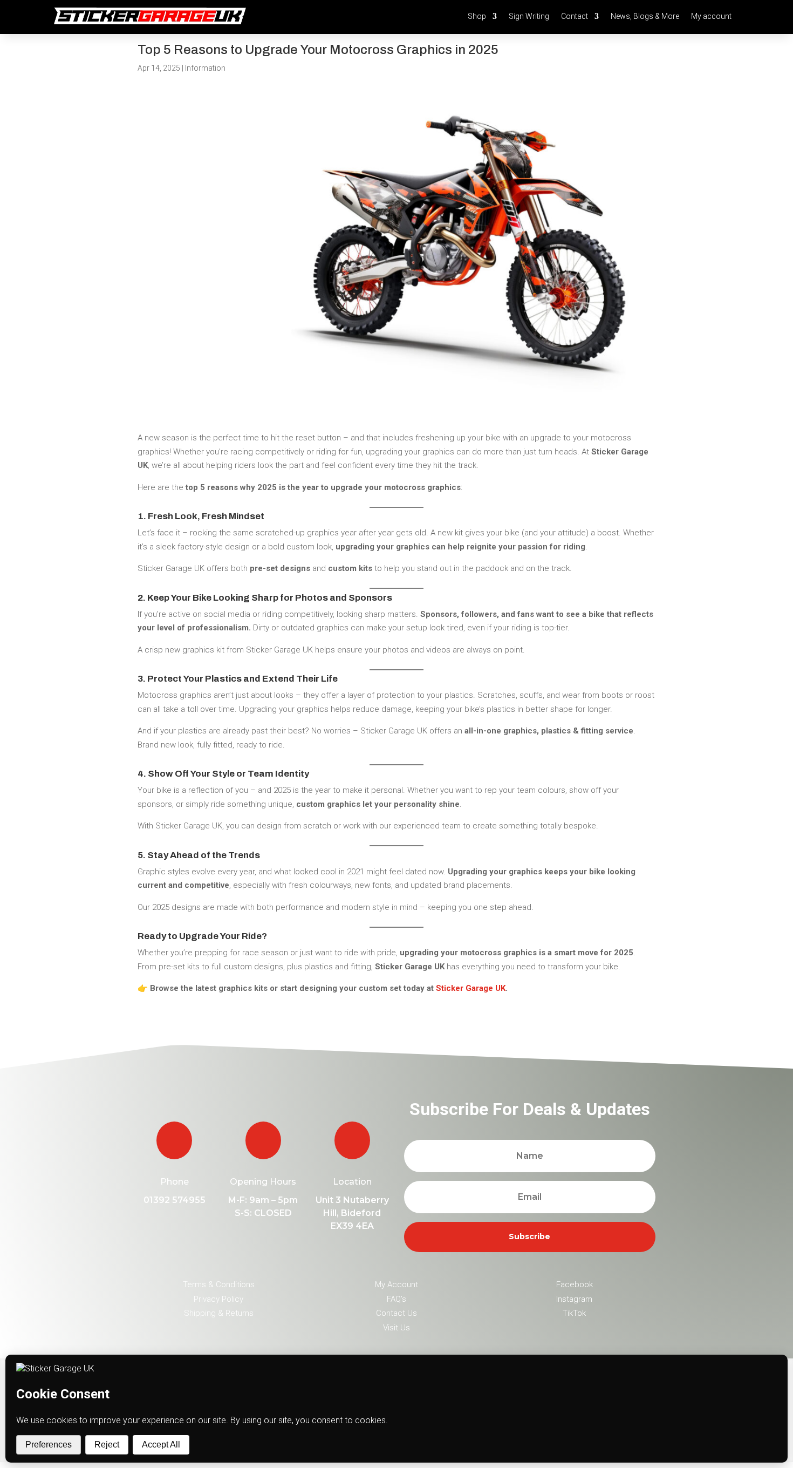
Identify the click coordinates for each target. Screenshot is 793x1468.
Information (205, 68)
